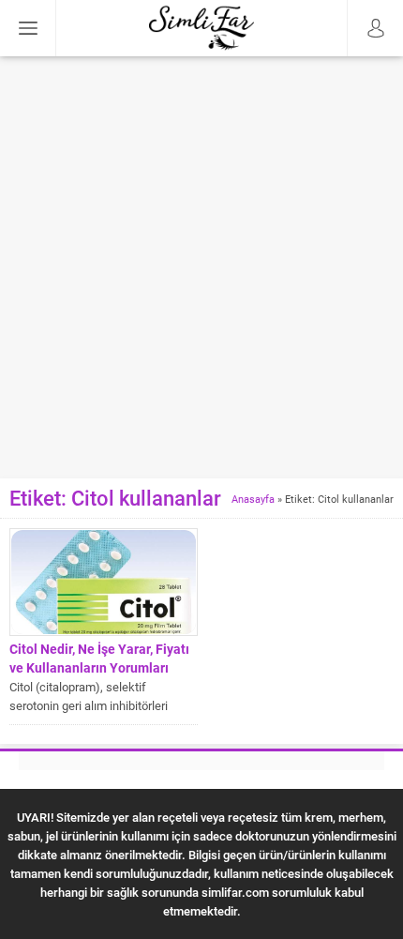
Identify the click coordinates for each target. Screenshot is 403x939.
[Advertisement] (201, 267)
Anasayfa (253, 499)
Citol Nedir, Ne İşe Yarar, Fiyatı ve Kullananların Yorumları (99, 658)
